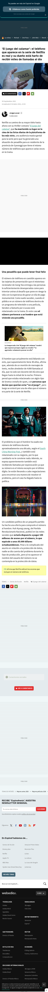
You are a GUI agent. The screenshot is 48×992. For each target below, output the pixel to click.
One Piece (25, 38)
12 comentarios (10, 94)
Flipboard (28, 93)
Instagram (25, 825)
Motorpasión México (31, 979)
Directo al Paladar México (11, 979)
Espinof (27, 924)
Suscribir (41, 809)
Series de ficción (16, 582)
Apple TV (6, 858)
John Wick (35, 38)
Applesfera (6, 912)
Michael (16, 38)
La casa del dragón (31, 862)
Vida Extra (28, 909)
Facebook (20, 93)
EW (5, 569)
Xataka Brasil (7, 972)
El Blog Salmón (29, 950)
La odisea (8, 38)
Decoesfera (6, 954)
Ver (25, 688)
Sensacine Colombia (31, 975)
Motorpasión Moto (31, 939)
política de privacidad (28, 814)
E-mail (32, 93)
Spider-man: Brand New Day (12, 867)
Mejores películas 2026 (39, 791)
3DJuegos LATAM (30, 969)
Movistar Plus (29, 849)
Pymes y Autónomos (31, 954)
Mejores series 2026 (23, 791)
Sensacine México (30, 972)
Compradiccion (7, 957)
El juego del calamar (39, 582)
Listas (27, 854)
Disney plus (6, 849)
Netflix (26, 582)
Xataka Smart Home (9, 915)
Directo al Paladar (8, 935)
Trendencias (6, 950)
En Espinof (8, 343)
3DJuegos (28, 905)
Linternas (28, 867)
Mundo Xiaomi (7, 919)
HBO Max (6, 862)
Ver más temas (8, 874)
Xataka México (7, 969)
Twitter (24, 93)
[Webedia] (9, 895)
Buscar (45, 884)
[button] (16, 113)
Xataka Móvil (7, 909)
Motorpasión (29, 935)
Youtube (20, 825)
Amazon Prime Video (32, 845)
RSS (30, 825)
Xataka (5, 905)
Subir (39, 893)
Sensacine (28, 920)
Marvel (44, 38)
